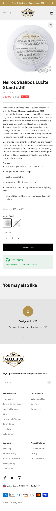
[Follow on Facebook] (5, 478)
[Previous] (3, 3)
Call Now (35, 404)
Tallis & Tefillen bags (12, 404)
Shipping (7, 448)
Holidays (7, 429)
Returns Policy (9, 453)
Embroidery (8, 399)
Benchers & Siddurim (12, 419)
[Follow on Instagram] (19, 478)
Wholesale (8, 468)
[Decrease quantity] (6, 238)
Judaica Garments (11, 409)
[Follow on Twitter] (12, 478)
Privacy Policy (9, 463)
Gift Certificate (37, 458)
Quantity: (7, 232)
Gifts (5, 414)
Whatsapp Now (38, 399)
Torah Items (8, 424)
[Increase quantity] (18, 238)
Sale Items (8, 434)
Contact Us (36, 409)
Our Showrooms (38, 448)
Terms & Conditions (12, 458)
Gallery (34, 453)
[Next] (52, 3)
